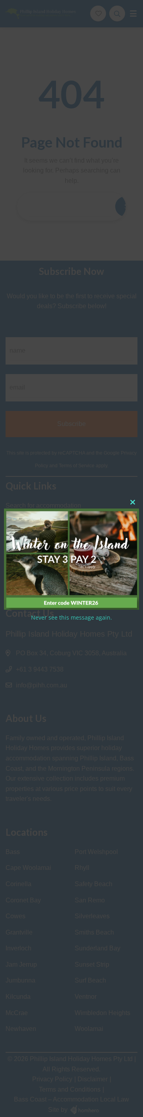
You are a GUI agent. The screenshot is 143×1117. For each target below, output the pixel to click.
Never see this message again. (71, 617)
